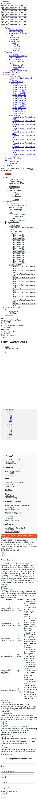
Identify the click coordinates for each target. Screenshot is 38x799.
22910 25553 (5, 328)
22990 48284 (9, 496)
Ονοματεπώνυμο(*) (7, 771)
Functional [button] (4, 700)
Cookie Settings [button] (6, 550)
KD (32, 169)
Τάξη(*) (3, 777)
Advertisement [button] (6, 734)
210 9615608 (9, 473)
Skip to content (6, 3)
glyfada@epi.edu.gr (11, 475)
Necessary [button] (4, 586)
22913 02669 (9, 519)
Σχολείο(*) (4, 782)
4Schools (8, 174)
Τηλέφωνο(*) (5, 788)
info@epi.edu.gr (10, 486)
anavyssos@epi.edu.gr (12, 532)
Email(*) (3, 766)
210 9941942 (9, 462)
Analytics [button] (4, 723)
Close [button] (3, 797)
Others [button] (3, 745)
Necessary (7, 588)
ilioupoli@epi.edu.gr (11, 464)
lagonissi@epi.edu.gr (12, 509)
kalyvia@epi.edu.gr (11, 498)
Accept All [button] (15, 550)
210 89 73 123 (6, 322)
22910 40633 (5, 333)
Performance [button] (5, 712)
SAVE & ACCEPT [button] (6, 755)
